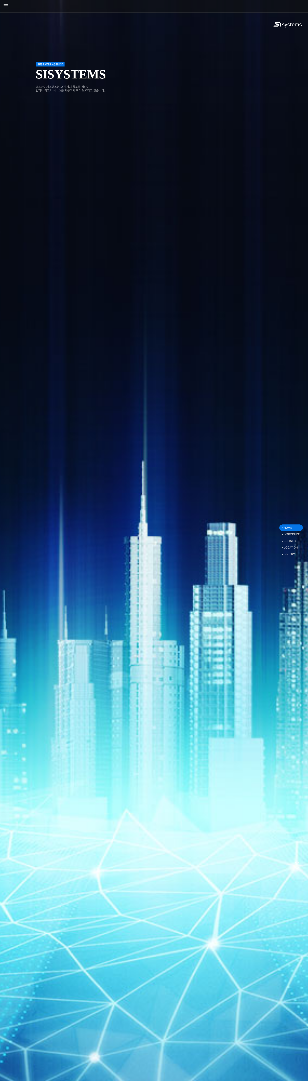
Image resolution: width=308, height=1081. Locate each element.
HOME (288, 527)
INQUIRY (289, 554)
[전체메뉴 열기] (5, 5)
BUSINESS (290, 541)
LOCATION (291, 547)
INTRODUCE (292, 534)
